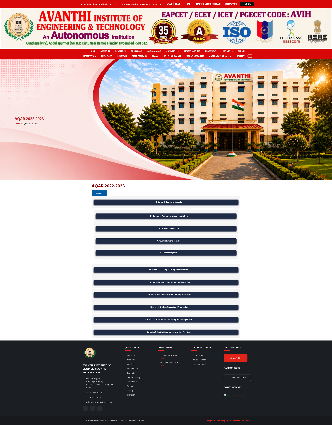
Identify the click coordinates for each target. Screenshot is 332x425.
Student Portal (199, 364)
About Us (131, 355)
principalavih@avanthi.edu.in (96, 4)
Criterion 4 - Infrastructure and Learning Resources (169, 294)
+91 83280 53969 (94, 397)
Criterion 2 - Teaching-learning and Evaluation (168, 270)
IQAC (177, 4)
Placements (132, 381)
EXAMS (155, 56)
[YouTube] (100, 408)
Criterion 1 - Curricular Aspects (169, 202)
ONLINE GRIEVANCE (172, 56)
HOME (92, 51)
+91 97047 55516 (94, 392)
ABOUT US (105, 51)
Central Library (133, 377)
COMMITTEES (172, 51)
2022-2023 (99, 193)
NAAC (169, 4)
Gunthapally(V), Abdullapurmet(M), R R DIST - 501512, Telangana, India (99, 383)
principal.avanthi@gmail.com (99, 402)
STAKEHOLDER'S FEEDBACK (208, 4)
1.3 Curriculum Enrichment (168, 241)
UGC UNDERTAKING (195, 56)
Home (17, 123)
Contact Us (131, 395)
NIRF (188, 4)
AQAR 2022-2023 (30, 123)
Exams (130, 386)
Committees (132, 373)
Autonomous (132, 368)
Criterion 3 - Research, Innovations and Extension (169, 282)
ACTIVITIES (228, 51)
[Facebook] (85, 408)
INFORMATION (89, 56)
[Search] (249, 56)
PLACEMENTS (211, 51)
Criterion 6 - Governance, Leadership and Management (168, 319)
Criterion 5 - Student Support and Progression (168, 307)
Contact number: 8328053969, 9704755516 (143, 4)
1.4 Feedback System (168, 253)
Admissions (132, 364)
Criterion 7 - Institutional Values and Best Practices (168, 332)
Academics (131, 359)
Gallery (130, 390)
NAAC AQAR (106, 56)
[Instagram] (92, 408)
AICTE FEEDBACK (139, 56)
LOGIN (248, 4)
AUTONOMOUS (154, 51)
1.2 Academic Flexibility (169, 228)
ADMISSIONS (136, 51)
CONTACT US (230, 4)
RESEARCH (122, 56)
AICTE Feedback (200, 359)
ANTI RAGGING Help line (220, 56)
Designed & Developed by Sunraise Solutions (228, 420)
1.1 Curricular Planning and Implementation (169, 216)
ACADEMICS (120, 51)
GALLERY (240, 56)
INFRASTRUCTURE (192, 51)
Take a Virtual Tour (239, 377)
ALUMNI (241, 51)
